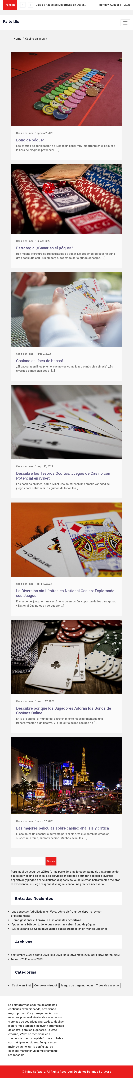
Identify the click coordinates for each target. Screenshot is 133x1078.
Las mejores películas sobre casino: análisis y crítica (62, 828)
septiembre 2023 (21, 955)
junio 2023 (69, 955)
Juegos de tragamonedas (76, 985)
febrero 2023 (19, 959)
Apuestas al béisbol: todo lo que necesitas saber (42, 924)
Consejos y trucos (46, 985)
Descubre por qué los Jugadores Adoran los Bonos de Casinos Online (63, 710)
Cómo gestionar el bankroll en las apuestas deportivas (46, 920)
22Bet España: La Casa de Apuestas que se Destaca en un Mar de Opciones (60, 928)
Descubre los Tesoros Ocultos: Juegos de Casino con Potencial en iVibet (84, 4)
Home (17, 38)
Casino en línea (24, 133)
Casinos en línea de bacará (39, 360)
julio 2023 (56, 955)
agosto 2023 (41, 955)
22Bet (45, 871)
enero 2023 (35, 959)
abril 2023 (97, 955)
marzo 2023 (112, 955)
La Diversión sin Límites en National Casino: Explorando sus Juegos (65, 593)
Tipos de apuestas (108, 985)
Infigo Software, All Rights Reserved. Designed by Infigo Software (68, 1071)
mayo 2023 (84, 955)
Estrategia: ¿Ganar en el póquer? (44, 248)
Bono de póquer (30, 140)
